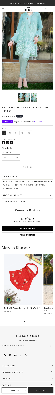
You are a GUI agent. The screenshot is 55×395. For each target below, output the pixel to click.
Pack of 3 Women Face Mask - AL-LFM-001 (22, 308)
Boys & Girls (28, 3)
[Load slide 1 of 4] (24, 321)
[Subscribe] (50, 346)
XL (23, 133)
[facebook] (3, 142)
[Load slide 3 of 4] (29, 321)
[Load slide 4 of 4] (31, 321)
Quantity (6, 153)
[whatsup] (7, 142)
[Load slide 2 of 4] (26, 321)
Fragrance (41, 3)
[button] (3, 9)
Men (19, 3)
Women (13, 3)
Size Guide (7, 148)
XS (30, 133)
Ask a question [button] (27, 234)
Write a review (27, 228)
